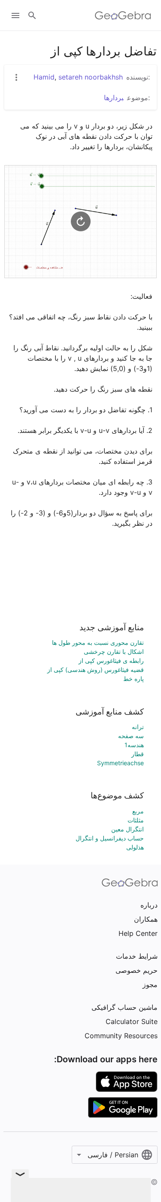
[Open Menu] (15, 15)
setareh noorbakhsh (90, 77)
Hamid (44, 77)
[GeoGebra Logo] (123, 15)
